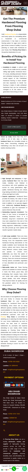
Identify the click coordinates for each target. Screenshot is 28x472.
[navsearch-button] (4, 430)
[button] (2, 11)
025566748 (13, 418)
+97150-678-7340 (14, 414)
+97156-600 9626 (13, 362)
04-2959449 (13, 366)
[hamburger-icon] (25, 3)
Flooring (3, 316)
